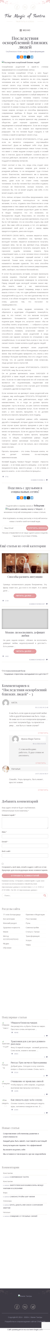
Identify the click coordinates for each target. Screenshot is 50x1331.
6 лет (20, 52)
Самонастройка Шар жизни (22, 1197)
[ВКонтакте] (18, 57)
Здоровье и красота (11, 927)
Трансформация (37, 52)
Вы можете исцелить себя (14, 1150)
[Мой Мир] (25, 57)
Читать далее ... (25, 596)
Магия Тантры (36, 1317)
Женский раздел (10, 923)
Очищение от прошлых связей (27, 1081)
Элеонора (7, 1201)
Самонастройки (32, 927)
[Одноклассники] (21, 57)
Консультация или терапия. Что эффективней (22, 1145)
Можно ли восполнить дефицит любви (25, 634)
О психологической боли (14, 671)
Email (4, 842)
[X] (28, 57)
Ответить (43, 733)
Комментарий (8, 815)
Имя (4, 832)
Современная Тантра (19, 1177)
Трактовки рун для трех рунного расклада (28, 1042)
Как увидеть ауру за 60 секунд (26, 1099)
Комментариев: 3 (38, 480)
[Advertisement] (25, 982)
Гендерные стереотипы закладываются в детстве (25, 674)
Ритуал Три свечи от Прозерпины (29, 1062)
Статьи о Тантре (33, 932)
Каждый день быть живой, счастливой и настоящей (25, 1141)
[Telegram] (31, 57)
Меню (25, 30)
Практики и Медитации (35, 914)
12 (44, 1076)
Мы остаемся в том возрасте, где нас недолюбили (24, 1154)
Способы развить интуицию (25, 576)
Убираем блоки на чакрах (24, 1022)
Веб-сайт (6, 851)
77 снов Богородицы (12, 914)
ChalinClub (41, 1321)
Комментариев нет (37, 604)
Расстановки (31, 919)
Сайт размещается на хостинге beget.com (25, 1329)
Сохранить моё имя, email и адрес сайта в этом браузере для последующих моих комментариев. (25, 868)
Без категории (9, 919)
